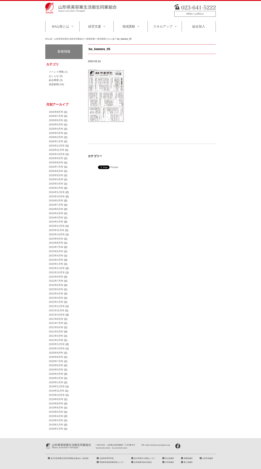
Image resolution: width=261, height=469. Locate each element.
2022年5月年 (56, 289)
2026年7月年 (56, 116)
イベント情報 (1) (58, 71)
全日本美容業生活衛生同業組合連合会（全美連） (70, 458)
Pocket (114, 167)
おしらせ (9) (56, 76)
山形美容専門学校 (106, 458)
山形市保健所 (207, 458)
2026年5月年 (56, 124)
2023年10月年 (57, 234)
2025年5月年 (56, 175)
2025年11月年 (56, 149)
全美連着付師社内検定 (143, 462)
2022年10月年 (57, 272)
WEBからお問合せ (195, 14)
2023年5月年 (56, 251)
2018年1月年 (56, 428)
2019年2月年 (56, 420)
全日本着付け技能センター (144, 458)
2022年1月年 (56, 301)
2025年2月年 (56, 187)
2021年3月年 (56, 335)
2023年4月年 (56, 255)
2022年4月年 (56, 293)
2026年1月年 (56, 141)
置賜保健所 (188, 458)
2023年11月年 (56, 230)
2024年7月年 (56, 204)
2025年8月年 (56, 162)
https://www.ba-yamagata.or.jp (157, 445)
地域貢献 (128, 26)
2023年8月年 (56, 242)
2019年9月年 (56, 399)
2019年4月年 (56, 416)
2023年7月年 (56, 247)
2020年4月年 (56, 373)
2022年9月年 (56, 276)
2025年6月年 (56, 171)
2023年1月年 (56, 263)
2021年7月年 (56, 323)
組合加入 (198, 26)
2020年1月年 (56, 382)
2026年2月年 (56, 137)
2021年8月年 (56, 319)
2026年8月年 (56, 111)
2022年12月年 (57, 268)
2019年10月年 (57, 395)
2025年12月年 (57, 145)
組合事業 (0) (56, 80)
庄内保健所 (169, 462)
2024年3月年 (56, 217)
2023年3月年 (56, 259)
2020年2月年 (56, 378)
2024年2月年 (56, 221)
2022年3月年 (56, 297)
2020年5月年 (56, 369)
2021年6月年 (56, 327)
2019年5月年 (56, 411)
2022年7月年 (56, 280)
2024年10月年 (57, 196)
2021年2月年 (56, 340)
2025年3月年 (56, 183)
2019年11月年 (56, 390)
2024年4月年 (56, 213)
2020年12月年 (57, 344)
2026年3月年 (56, 133)
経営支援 (94, 26)
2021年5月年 (56, 331)
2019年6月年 (56, 407)
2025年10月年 (57, 154)
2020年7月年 (56, 361)
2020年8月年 (56, 357)
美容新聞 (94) (56, 84)
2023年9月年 (56, 238)
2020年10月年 (57, 348)
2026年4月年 (56, 128)
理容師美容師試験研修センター (111, 462)
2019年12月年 (57, 386)
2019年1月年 (56, 424)
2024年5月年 (56, 209)
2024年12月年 (57, 192)
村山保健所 (169, 458)
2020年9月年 (56, 352)
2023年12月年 (57, 225)
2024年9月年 (56, 200)
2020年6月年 (56, 365)
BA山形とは (60, 26)
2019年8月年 (56, 403)
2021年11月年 (56, 310)
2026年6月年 (56, 120)
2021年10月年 (57, 314)
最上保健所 (188, 462)
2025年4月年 (56, 179)
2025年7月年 (56, 166)
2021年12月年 (57, 306)
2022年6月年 (56, 285)
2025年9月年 (56, 158)
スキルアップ (162, 26)
